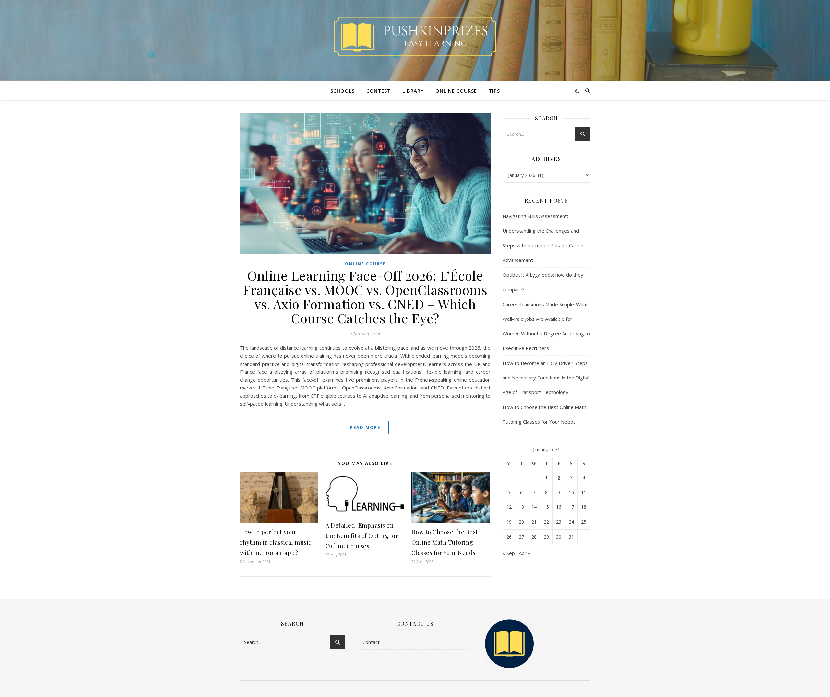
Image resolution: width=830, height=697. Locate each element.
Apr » (524, 553)
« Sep (509, 553)
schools (342, 90)
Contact (371, 642)
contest (378, 90)
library (413, 90)
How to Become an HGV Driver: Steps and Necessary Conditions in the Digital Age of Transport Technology (546, 377)
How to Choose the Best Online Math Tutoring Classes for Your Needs (444, 542)
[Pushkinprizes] (415, 36)
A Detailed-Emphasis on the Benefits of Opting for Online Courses (362, 535)
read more (365, 427)
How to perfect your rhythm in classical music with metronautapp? (276, 542)
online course (456, 90)
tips (494, 90)
